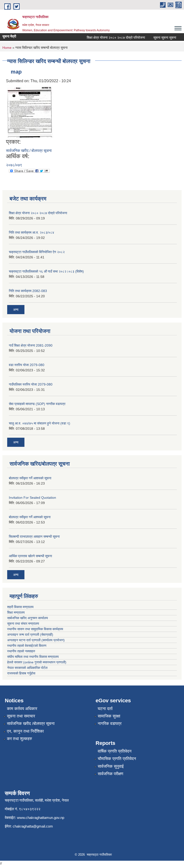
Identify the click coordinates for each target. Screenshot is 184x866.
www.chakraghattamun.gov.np (40, 818)
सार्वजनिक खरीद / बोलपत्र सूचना (29, 151)
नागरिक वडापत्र (109, 723)
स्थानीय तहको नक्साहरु (21, 651)
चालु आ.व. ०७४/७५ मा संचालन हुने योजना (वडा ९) (39, 423)
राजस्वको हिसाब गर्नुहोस (21, 673)
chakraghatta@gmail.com (33, 826)
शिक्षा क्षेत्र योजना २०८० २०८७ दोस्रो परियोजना (112, 37)
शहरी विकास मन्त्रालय (20, 607)
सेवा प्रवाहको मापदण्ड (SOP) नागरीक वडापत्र (37, 404)
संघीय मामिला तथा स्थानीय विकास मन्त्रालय (33, 657)
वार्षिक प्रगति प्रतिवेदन (115, 751)
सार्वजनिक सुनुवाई (111, 766)
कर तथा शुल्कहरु (19, 738)
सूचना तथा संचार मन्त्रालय (23, 623)
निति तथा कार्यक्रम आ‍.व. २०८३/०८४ (31, 232)
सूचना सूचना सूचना (160, 37)
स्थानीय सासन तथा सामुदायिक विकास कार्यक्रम (35, 629)
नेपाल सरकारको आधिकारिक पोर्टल (27, 668)
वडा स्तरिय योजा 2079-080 (26, 365)
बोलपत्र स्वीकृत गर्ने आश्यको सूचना (30, 517)
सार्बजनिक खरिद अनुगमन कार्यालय (27, 618)
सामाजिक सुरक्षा (109, 716)
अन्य (15, 310)
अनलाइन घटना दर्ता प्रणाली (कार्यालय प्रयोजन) (36, 640)
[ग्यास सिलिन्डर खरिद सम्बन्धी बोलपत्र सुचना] (30, 111)
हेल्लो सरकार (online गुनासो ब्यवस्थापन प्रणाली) (36, 662)
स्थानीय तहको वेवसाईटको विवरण (26, 646)
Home (7, 48)
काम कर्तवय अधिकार (22, 708)
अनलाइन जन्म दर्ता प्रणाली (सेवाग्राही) (30, 634)
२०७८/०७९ (14, 165)
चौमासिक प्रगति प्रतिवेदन (117, 758)
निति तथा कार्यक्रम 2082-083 (28, 291)
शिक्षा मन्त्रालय (16, 612)
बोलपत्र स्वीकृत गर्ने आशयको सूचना (30, 478)
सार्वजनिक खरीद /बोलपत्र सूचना (31, 723)
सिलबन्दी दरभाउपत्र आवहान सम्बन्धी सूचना (34, 536)
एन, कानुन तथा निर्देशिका (25, 731)
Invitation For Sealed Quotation (32, 497)
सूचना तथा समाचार (21, 716)
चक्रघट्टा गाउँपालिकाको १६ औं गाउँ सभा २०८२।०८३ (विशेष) (46, 271)
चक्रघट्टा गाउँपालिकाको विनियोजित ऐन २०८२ (37, 252)
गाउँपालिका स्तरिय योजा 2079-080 (30, 384)
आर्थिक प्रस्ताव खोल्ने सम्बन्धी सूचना (30, 556)
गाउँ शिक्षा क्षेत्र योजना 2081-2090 (30, 345)
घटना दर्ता (105, 708)
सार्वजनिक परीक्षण (110, 774)
